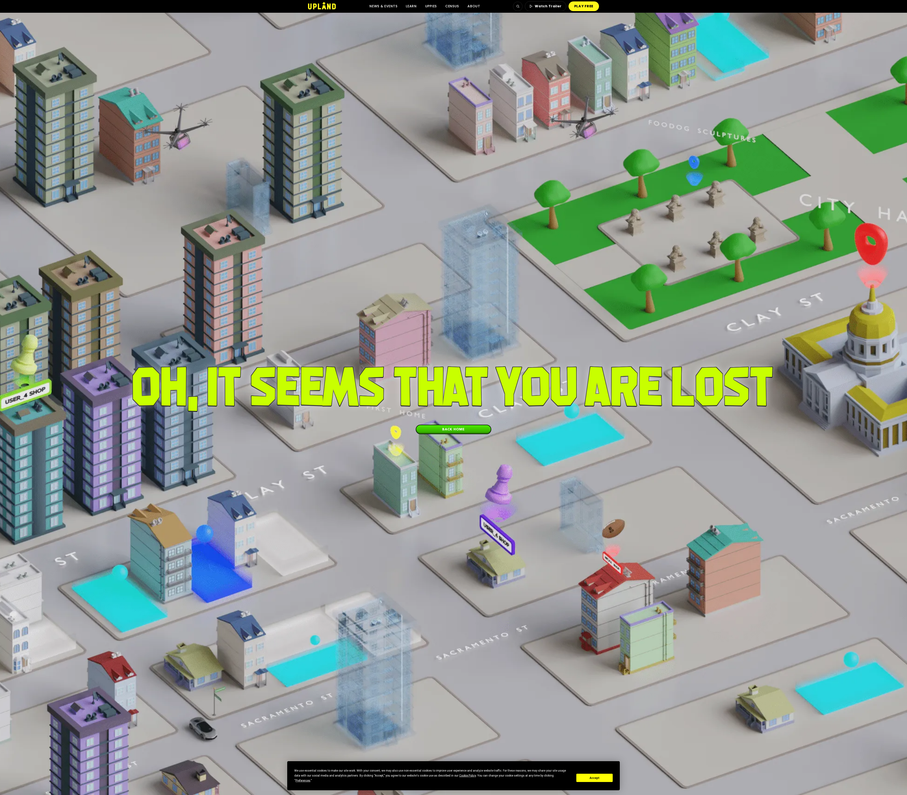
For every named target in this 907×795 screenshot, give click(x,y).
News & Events (383, 6)
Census (452, 6)
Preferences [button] (302, 780)
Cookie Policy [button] (467, 775)
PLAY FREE (583, 6)
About (473, 6)
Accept (594, 778)
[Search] (517, 6)
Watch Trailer (548, 6)
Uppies (431, 6)
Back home (453, 429)
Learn (411, 6)
